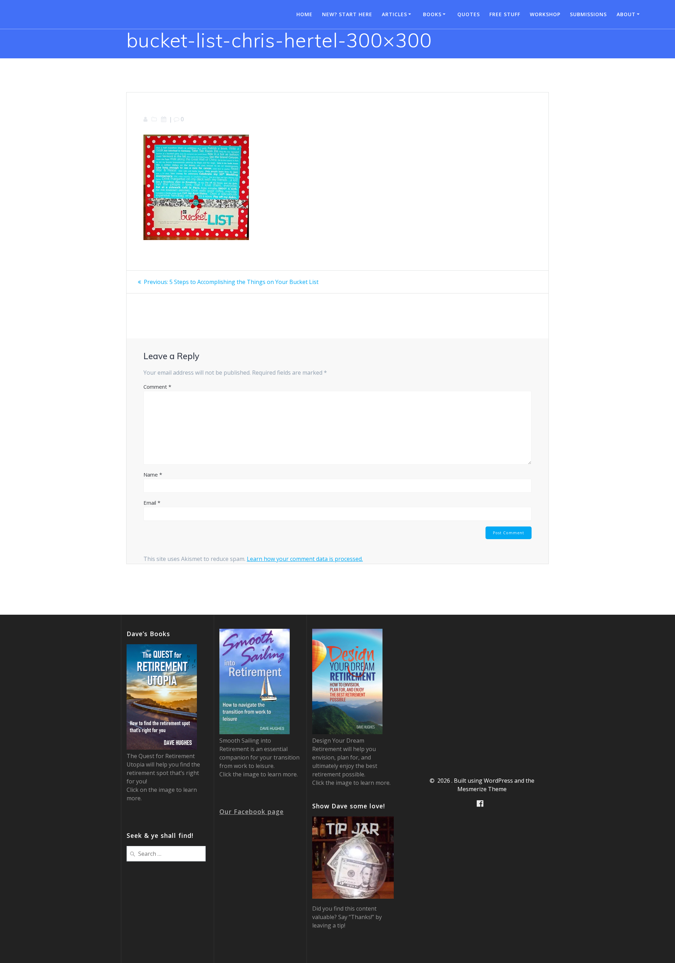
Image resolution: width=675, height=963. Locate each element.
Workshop (545, 14)
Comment (157, 386)
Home (304, 14)
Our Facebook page (251, 811)
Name (152, 474)
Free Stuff (504, 14)
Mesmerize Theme (482, 789)
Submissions (588, 14)
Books (432, 14)
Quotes (468, 14)
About (626, 14)
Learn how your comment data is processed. (305, 559)
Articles (394, 14)
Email (151, 502)
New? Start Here (347, 14)
